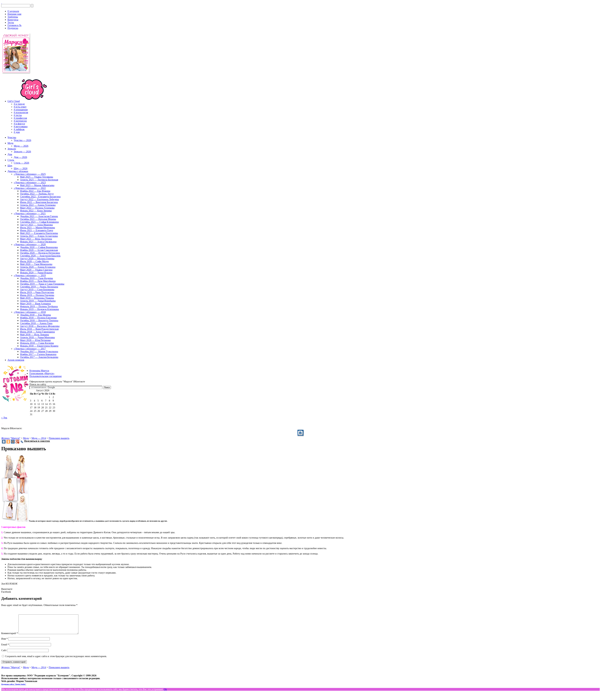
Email (5, 644)
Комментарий (9, 633)
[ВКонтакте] (1, 2)
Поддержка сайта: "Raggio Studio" (13, 684)
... (2, 423)
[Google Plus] (17, 442)
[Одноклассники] (8, 442)
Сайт (4, 650)
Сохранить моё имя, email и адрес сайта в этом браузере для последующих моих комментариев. (56, 656)
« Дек (4, 417)
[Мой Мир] (13, 442)
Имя (4, 638)
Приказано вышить (59, 438)
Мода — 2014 (38, 438)
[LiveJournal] (22, 442)
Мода (26, 438)
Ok (165, 689)
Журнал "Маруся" (10, 438)
